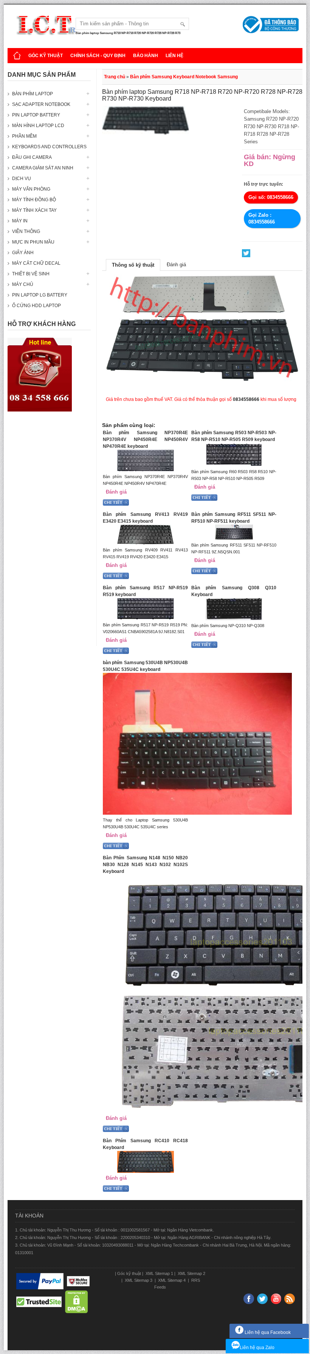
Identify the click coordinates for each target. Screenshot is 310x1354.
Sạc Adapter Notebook (41, 104)
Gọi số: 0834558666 (270, 197)
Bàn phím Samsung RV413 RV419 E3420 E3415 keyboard (145, 518)
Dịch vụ (21, 178)
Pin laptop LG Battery (39, 295)
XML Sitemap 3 (138, 1280)
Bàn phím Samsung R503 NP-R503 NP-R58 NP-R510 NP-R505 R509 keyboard (233, 436)
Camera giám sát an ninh (42, 168)
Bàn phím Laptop (32, 93)
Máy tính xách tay (34, 210)
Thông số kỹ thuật (133, 265)
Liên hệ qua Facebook (267, 1332)
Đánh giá (176, 264)
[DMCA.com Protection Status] (76, 1302)
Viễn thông (26, 231)
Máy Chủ (22, 284)
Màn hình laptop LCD (38, 125)
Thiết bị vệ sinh (31, 273)
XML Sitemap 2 (191, 1273)
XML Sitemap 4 (172, 1280)
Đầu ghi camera (32, 157)
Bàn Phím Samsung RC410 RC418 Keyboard (145, 1144)
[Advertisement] (49, 532)
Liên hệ (174, 55)
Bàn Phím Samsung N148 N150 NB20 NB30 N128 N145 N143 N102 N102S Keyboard (145, 864)
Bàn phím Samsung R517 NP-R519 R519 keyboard (145, 591)
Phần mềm (24, 136)
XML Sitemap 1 (158, 1273)
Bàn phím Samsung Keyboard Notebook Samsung (184, 76)
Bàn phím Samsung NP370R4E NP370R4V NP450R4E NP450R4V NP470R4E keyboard (145, 439)
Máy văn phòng (31, 189)
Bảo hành (145, 55)
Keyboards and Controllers (49, 146)
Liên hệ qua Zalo (257, 1347)
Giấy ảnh (23, 252)
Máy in (20, 221)
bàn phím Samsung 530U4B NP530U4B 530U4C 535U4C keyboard (145, 666)
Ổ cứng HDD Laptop (36, 305)
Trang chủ (114, 76)
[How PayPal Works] (40, 1281)
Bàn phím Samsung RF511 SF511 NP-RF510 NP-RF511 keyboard (233, 518)
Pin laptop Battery (36, 115)
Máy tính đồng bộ (34, 199)
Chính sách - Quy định (98, 55)
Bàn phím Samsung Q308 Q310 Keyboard (233, 591)
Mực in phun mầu (33, 242)
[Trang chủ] (17, 55)
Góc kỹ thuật (45, 55)
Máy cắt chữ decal (36, 263)
